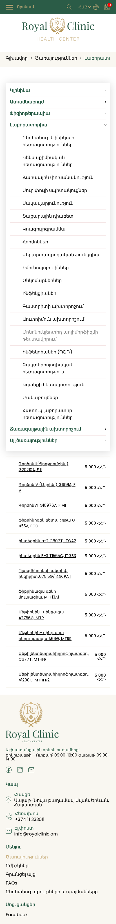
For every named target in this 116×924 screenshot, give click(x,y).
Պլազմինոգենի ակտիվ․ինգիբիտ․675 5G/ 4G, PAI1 (45, 573)
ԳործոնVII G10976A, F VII (42, 505)
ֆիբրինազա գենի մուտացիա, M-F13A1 (39, 594)
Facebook (17, 914)
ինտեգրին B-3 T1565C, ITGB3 (47, 555)
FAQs (11, 883)
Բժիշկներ (17, 865)
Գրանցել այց (20, 874)
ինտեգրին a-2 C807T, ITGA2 (47, 541)
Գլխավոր (17, 58)
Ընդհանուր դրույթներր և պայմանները (52, 891)
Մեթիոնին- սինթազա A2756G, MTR (41, 615)
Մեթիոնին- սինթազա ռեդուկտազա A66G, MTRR (45, 635)
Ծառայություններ (56, 58)
